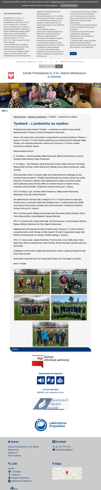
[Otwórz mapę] (67, 473)
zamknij (73, 53)
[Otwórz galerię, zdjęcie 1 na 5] (32, 281)
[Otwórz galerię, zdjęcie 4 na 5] (69, 307)
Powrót (15, 349)
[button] (3, 95)
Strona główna (22, 61)
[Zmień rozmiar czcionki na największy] (56, 62)
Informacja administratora (76, 61)
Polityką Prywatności (58, 2)
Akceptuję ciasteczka (69, 5)
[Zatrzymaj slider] (50, 105)
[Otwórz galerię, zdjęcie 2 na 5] (69, 281)
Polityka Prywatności (20, 478)
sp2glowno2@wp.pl (64, 450)
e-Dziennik (16, 472)
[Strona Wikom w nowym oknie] (14, 488)
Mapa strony (32, 61)
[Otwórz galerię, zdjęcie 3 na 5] (32, 307)
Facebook (15, 475)
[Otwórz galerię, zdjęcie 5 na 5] (50, 334)
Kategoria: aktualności (37, 117)
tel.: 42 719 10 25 (63, 447)
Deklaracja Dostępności (21, 481)
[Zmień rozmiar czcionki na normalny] (45, 62)
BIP (13, 468)
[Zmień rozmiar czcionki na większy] (51, 62)
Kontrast (64, 61)
